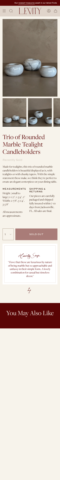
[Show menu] (4, 11)
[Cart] (55, 11)
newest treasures (25, 2)
